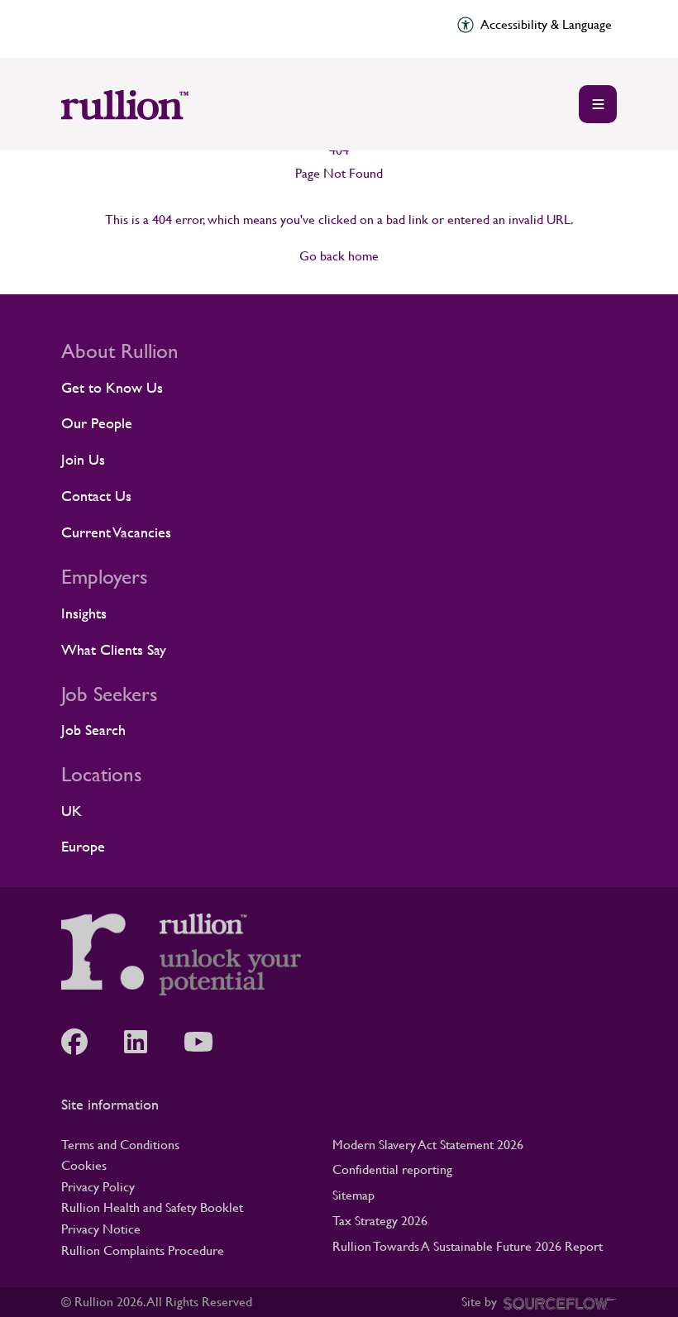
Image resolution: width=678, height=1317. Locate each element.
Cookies (84, 1165)
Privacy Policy (98, 1187)
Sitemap (353, 1195)
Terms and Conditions (120, 1144)
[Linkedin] (144, 1041)
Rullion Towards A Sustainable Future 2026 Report (467, 1246)
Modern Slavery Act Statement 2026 (427, 1144)
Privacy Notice (101, 1229)
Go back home (339, 256)
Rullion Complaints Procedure (142, 1250)
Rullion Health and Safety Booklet (152, 1207)
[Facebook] (82, 1041)
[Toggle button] (598, 104)
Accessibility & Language (546, 24)
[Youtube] (207, 1041)
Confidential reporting (392, 1169)
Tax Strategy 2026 (379, 1221)
